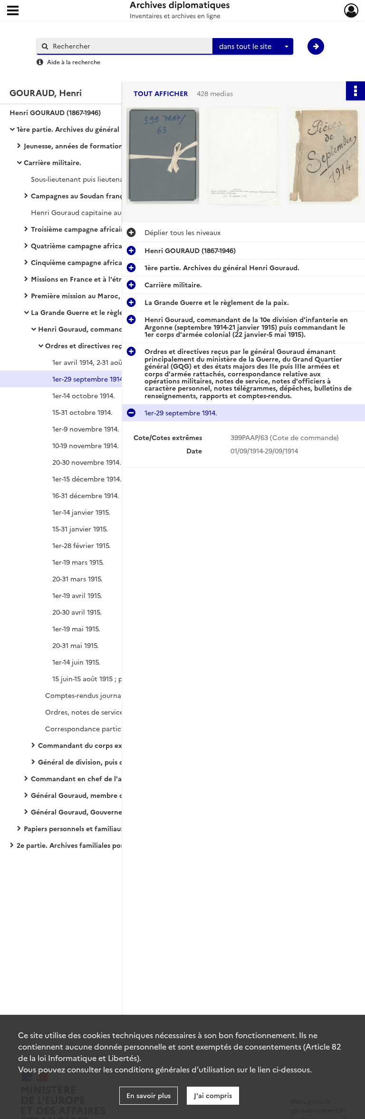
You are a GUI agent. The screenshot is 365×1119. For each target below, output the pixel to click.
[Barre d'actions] (355, 90)
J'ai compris (213, 1095)
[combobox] (252, 46)
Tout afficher (161, 93)
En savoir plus (148, 1095)
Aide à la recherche (73, 62)
